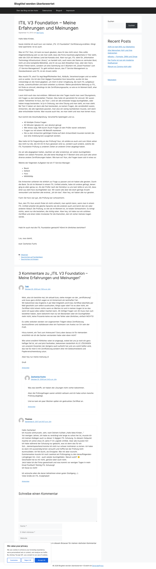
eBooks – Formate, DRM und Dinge (122, 57)
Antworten (25, 368)
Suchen (111, 21)
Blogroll (59, 11)
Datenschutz (47, 11)
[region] (27, 554)
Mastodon (112, 80)
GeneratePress (97, 566)
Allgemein (24, 255)
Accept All (41, 560)
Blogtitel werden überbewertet (34, 3)
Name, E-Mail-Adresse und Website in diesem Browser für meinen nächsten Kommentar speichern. (58, 544)
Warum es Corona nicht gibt (119, 66)
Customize (14, 560)
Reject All (28, 560)
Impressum (70, 11)
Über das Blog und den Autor (27, 11)
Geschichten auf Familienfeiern (32, 257)
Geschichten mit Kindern (29, 259)
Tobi (27, 286)
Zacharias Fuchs (38, 377)
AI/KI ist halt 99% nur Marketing (121, 47)
